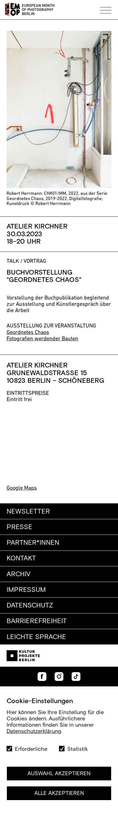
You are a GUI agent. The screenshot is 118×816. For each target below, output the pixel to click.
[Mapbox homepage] (16, 475)
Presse (19, 527)
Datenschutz (30, 605)
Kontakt (21, 558)
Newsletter (28, 511)
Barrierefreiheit (37, 621)
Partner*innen (33, 542)
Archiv (18, 574)
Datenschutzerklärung (34, 731)
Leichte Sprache (36, 637)
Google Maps (22, 488)
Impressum (26, 590)
